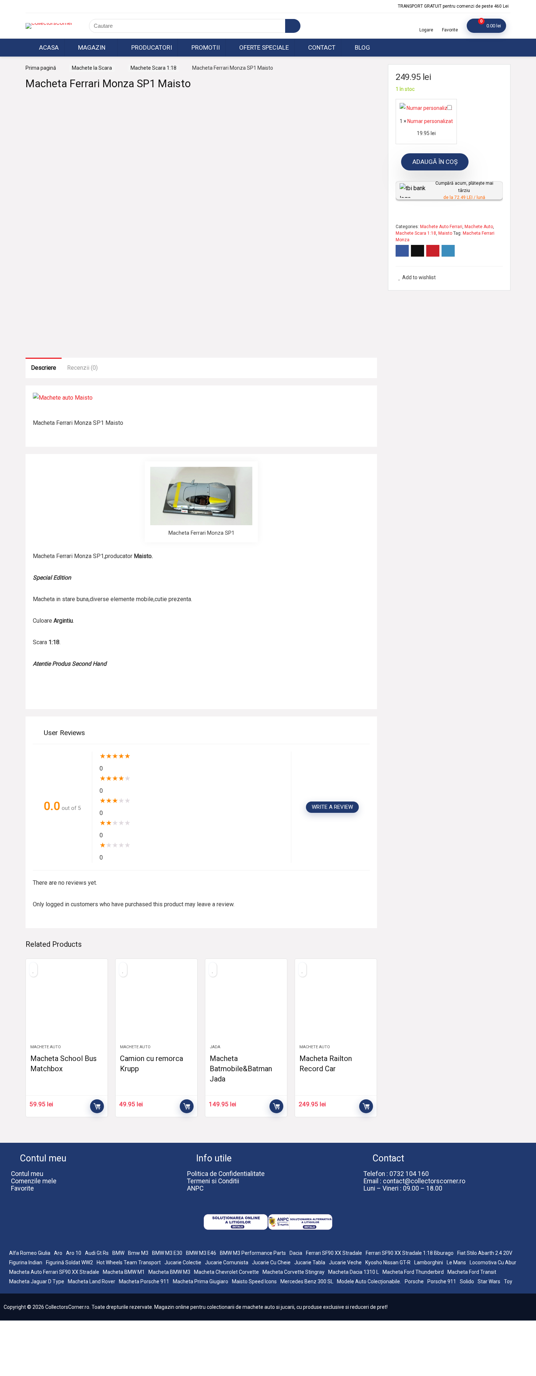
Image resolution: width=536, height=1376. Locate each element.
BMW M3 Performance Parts (253, 1253)
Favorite (22, 1188)
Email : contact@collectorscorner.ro (414, 1181)
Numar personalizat (430, 121)
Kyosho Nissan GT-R (388, 1262)
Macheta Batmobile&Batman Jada (241, 1068)
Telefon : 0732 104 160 (396, 1173)
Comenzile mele (34, 1181)
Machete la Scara (92, 68)
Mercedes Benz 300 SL (306, 1281)
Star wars (489, 1281)
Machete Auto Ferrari (441, 226)
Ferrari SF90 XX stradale (334, 1253)
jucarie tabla (309, 1262)
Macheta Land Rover (91, 1281)
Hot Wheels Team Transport (129, 1262)
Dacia (296, 1253)
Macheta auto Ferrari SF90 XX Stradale (54, 1272)
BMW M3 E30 (167, 1253)
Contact (321, 47)
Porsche (414, 1281)
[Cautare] (292, 26)
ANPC (195, 1188)
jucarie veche (345, 1262)
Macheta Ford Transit (471, 1272)
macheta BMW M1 (124, 1272)
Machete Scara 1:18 (153, 68)
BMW (118, 1253)
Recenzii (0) (82, 367)
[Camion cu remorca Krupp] (156, 1005)
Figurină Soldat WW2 (69, 1262)
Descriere (43, 367)
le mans (456, 1262)
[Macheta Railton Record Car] (335, 1005)
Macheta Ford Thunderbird (413, 1272)
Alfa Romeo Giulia (29, 1253)
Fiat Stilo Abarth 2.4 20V (484, 1253)
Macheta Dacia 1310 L (353, 1272)
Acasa (48, 47)
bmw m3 (138, 1253)
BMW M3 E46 (201, 1253)
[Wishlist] (450, 23)
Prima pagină (41, 68)
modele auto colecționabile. (369, 1281)
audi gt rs (97, 1253)
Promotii (205, 47)
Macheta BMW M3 (169, 1272)
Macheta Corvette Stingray (294, 1272)
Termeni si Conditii (213, 1181)
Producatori (151, 47)
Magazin (91, 47)
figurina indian (25, 1262)
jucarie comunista (226, 1262)
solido (467, 1281)
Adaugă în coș (97, 1106)
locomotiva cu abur (493, 1262)
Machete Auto (45, 1047)
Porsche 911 (441, 1281)
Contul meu (27, 1173)
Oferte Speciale (263, 47)
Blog (361, 47)
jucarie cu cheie (271, 1262)
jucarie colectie (182, 1262)
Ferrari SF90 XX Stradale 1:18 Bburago (410, 1253)
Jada (215, 1047)
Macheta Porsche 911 (144, 1281)
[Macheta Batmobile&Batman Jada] (246, 1005)
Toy (508, 1281)
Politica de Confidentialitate (226, 1173)
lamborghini (428, 1262)
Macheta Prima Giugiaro (200, 1281)
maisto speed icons (254, 1281)
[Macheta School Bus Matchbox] (66, 1005)
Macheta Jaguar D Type (36, 1281)
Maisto (445, 233)
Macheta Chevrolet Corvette (226, 1272)
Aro (58, 1253)
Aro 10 (73, 1253)
